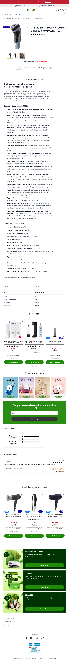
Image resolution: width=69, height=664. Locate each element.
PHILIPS (38, 286)
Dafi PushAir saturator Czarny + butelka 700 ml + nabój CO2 (34, 342)
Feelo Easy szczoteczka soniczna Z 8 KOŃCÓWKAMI (13, 342)
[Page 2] (33, 366)
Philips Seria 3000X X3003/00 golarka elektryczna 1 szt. (29, 18)
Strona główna (7, 18)
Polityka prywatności (17, 658)
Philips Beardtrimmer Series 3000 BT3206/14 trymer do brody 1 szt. (34, 515)
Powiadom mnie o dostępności (34, 79)
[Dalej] (27, 56)
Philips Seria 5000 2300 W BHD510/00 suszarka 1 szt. (55, 515)
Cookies (41, 658)
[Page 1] (32, 366)
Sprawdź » (48, 2)
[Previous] (6, 336)
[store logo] (31, 10)
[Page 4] (36, 366)
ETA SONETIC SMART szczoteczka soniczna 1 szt (55, 342)
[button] (54, 468)
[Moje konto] (63, 10)
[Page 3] (35, 366)
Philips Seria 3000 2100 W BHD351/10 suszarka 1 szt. (13, 515)
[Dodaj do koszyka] (13, 362)
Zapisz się (34, 419)
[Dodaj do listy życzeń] (27, 27)
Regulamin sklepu (31, 658)
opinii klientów (12, 438)
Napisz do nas (44, 565)
